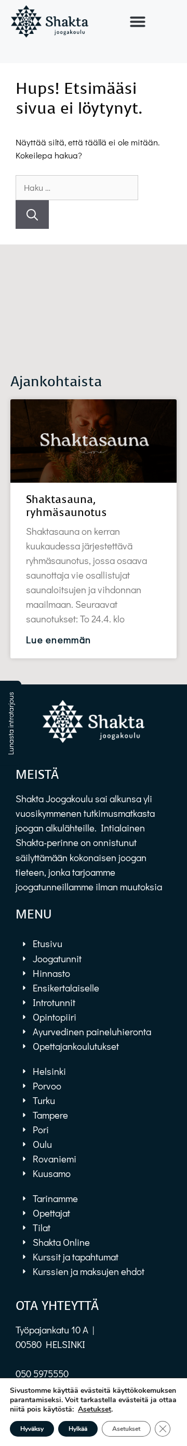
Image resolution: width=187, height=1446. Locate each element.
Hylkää (78, 1429)
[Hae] (32, 214)
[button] (137, 21)
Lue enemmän (58, 639)
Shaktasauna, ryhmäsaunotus (66, 506)
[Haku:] (77, 187)
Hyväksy (32, 1429)
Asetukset (94, 1409)
